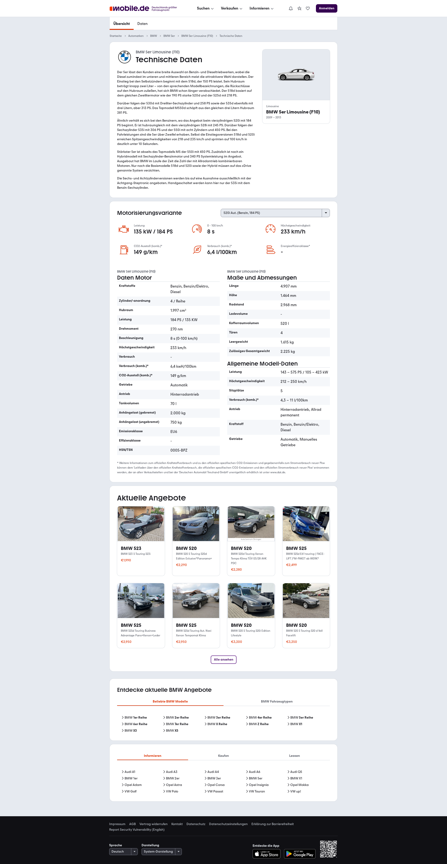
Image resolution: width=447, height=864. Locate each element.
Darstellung (150, 845)
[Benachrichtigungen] (290, 8)
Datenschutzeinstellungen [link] (228, 824)
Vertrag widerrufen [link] (153, 824)
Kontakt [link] (177, 824)
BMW (153, 36)
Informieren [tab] (152, 756)
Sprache (115, 845)
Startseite (116, 36)
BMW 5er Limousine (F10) (197, 36)
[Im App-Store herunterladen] (268, 853)
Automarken (136, 36)
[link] (299, 8)
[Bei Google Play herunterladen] (299, 853)
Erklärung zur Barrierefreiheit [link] (272, 824)
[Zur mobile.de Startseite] (147, 8)
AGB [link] (132, 824)
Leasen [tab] (294, 756)
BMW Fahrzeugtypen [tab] (277, 701)
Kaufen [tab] (223, 756)
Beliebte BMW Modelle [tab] (170, 701)
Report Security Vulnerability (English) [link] (137, 830)
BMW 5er (169, 36)
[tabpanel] (223, 724)
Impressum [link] (117, 824)
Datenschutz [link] (195, 824)
